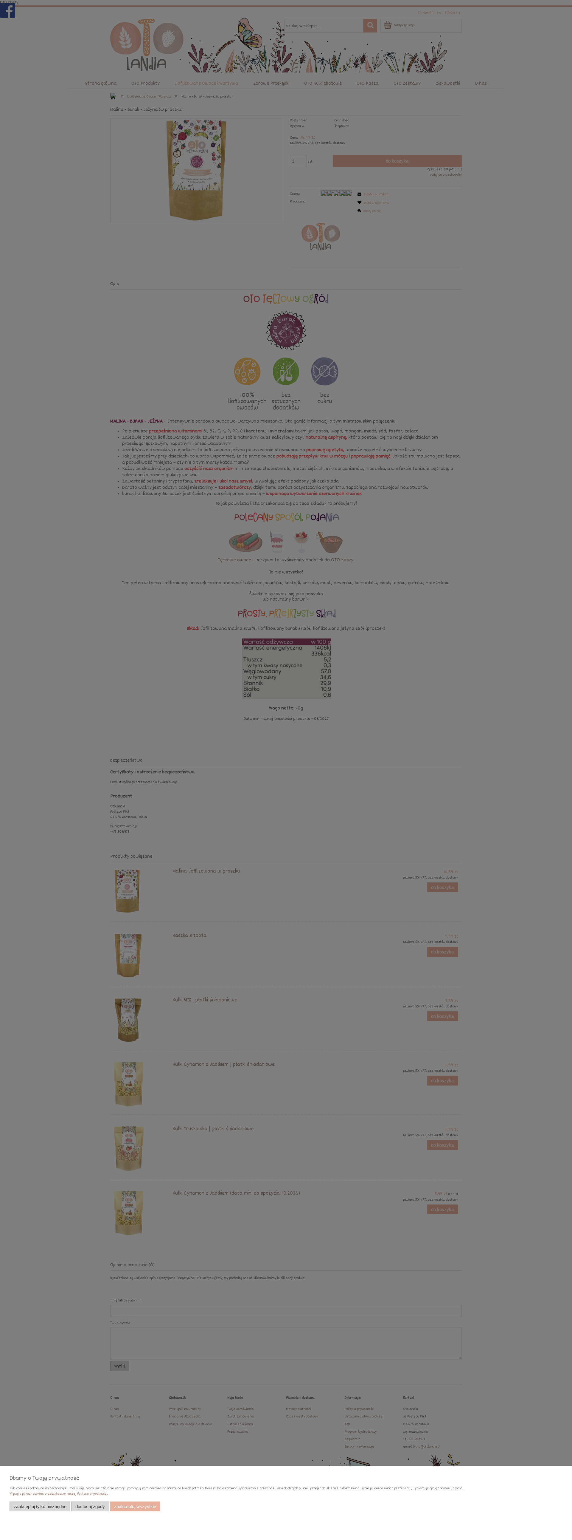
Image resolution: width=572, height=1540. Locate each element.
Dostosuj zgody (90, 1506)
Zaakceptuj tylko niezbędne (40, 1506)
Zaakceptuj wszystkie (135, 1506)
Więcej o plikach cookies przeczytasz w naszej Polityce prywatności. (59, 1494)
